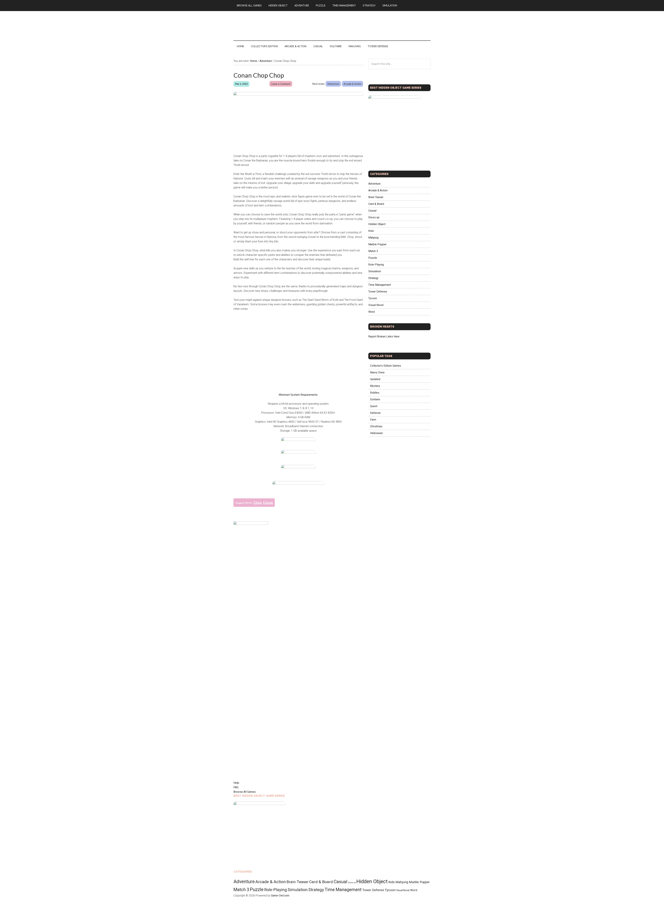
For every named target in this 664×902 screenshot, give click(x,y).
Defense (375, 413)
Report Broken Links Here (383, 336)
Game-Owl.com (280, 895)
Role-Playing (376, 264)
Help (236, 782)
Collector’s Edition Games (385, 365)
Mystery (375, 386)
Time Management (379, 284)
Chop (257, 502)
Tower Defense (377, 291)
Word (371, 311)
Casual (372, 210)
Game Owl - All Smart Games (266, 26)
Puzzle (372, 257)
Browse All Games (244, 791)
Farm (373, 419)
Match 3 (373, 251)
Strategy (373, 278)
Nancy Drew (377, 372)
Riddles (374, 392)
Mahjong (373, 237)
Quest (373, 406)
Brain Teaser (375, 197)
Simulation (374, 271)
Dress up (373, 217)
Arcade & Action (352, 83)
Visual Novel (376, 305)
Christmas (376, 426)
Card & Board (376, 204)
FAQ (235, 787)
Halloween (376, 433)
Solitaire (375, 399)
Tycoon (372, 298)
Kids (371, 231)
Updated (375, 379)
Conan (268, 502)
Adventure (333, 83)
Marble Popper (377, 244)
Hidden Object (376, 224)
